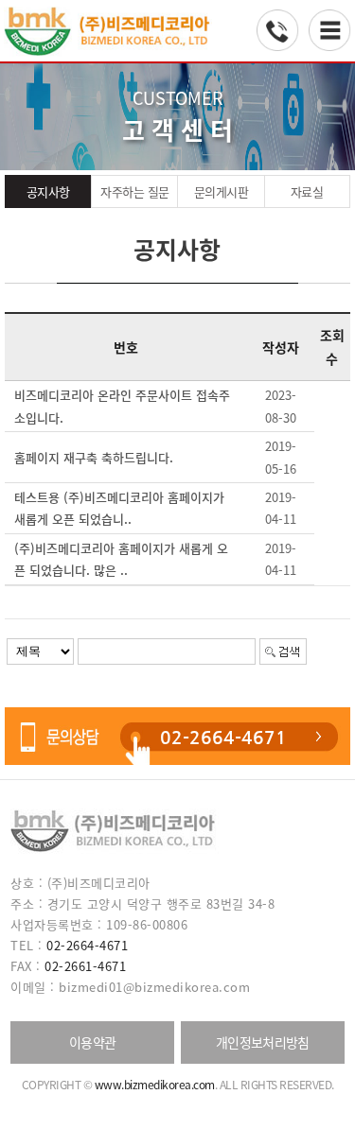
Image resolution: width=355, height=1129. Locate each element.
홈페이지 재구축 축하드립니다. (93, 457)
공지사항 (48, 191)
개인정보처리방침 (262, 1042)
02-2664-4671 (223, 737)
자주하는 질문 (134, 191)
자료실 (307, 191)
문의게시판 (221, 191)
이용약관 (92, 1042)
